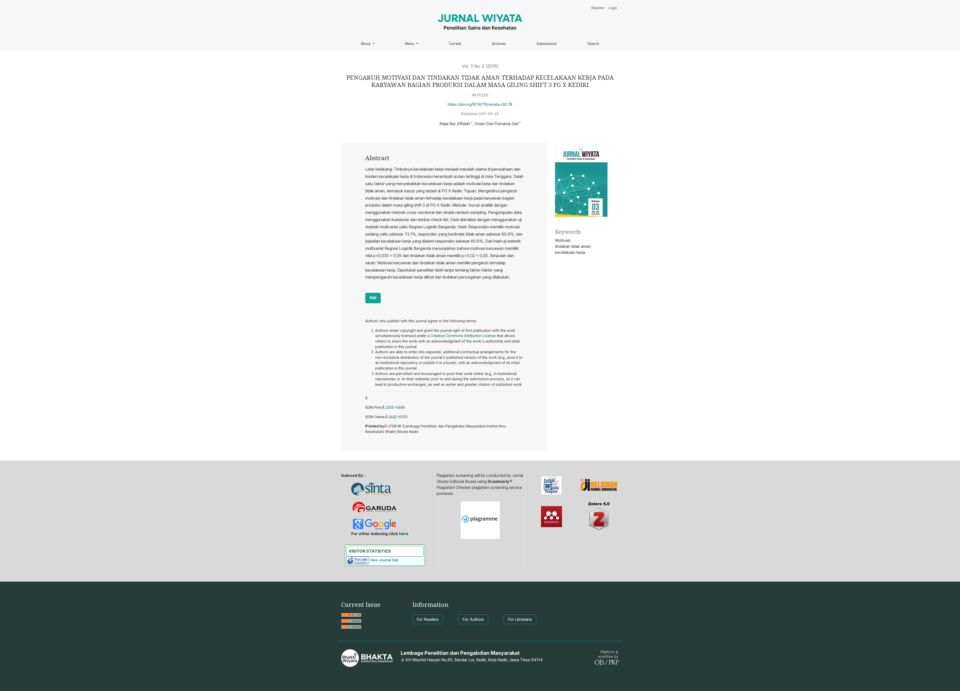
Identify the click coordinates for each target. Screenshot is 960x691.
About (366, 43)
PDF (373, 298)
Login (612, 8)
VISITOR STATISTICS (370, 551)
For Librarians (520, 619)
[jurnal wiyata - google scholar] (374, 523)
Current (455, 43)
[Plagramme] (480, 519)
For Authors (473, 619)
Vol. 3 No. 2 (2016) (480, 66)
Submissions (546, 43)
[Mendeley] (552, 516)
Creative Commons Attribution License (463, 336)
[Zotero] (599, 516)
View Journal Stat (384, 560)
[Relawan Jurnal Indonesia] (599, 485)
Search (593, 43)
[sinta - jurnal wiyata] (371, 488)
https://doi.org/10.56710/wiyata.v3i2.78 (480, 104)
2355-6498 (395, 407)
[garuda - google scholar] (374, 506)
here (403, 533)
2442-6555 (398, 417)
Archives (499, 43)
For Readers (428, 619)
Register (598, 8)
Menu (410, 43)
